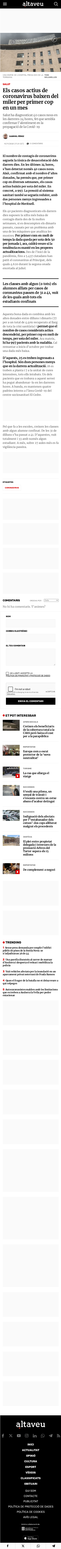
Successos (28, 787)
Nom (8, 616)
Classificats (31, 1478)
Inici (30, 1444)
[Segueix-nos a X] (11, 1436)
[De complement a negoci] (11, 868)
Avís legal (30, 1517)
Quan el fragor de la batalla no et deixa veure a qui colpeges (30, 982)
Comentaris (36, 144)
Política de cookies (31, 1512)
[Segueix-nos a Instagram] (27, 1436)
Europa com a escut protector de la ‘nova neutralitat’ (36, 754)
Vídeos (31, 1472)
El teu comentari (15, 645)
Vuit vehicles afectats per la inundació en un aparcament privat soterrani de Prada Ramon (29, 973)
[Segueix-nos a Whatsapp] (43, 1436)
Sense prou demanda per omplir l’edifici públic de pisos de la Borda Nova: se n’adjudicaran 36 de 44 (27, 950)
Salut (6, 84)
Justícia (27, 837)
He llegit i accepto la (28, 674)
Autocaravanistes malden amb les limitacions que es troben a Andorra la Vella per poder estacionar (30, 992)
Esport (30, 1467)
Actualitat (30, 1450)
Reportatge (29, 747)
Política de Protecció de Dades (30, 1506)
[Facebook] (7, 1546)
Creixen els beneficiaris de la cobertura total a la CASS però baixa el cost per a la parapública (38, 731)
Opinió (30, 1455)
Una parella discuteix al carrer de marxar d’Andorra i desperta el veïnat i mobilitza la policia (28, 962)
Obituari (30, 1483)
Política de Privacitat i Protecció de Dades (28, 675)
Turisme (27, 768)
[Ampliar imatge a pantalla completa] (54, 39)
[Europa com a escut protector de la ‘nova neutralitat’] (11, 750)
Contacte (31, 1496)
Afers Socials (30, 722)
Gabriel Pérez (16, 136)
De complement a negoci (39, 869)
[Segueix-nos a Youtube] (19, 1436)
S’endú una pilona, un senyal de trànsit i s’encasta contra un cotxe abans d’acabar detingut (39, 796)
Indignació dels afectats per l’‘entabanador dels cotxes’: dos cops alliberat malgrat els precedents (40, 821)
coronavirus (12, 488)
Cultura (30, 1461)
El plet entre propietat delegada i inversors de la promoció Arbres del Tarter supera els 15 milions (39, 848)
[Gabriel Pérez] (5, 136)
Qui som (30, 1490)
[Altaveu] (33, 4)
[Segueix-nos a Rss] (58, 1436)
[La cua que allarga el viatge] (11, 772)
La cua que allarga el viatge (36, 775)
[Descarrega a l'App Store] (30, 1538)
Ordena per (35, 601)
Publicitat (30, 1501)
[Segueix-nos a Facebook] (3, 1436)
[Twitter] (22, 1546)
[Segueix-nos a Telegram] (51, 1436)
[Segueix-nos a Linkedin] (35, 1436)
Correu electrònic (16, 631)
